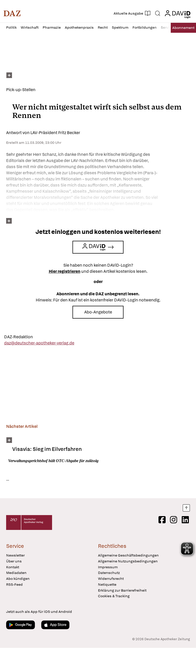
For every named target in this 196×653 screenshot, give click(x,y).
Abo (183, 27)
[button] (12, 13)
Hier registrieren (64, 271)
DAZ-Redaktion (18, 337)
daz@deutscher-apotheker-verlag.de (39, 343)
